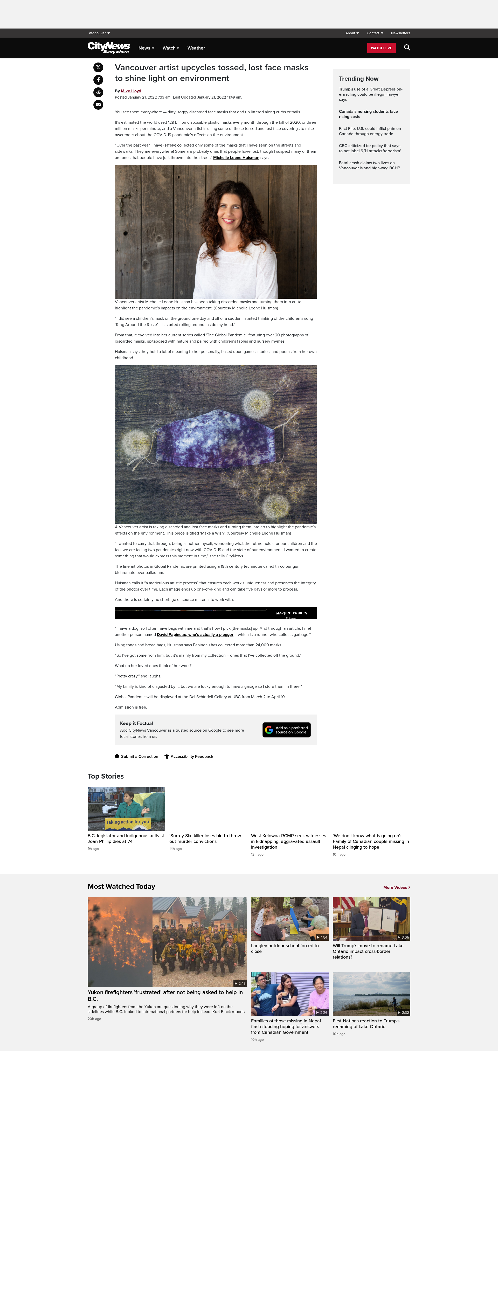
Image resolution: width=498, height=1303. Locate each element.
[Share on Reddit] (98, 92)
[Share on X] (98, 67)
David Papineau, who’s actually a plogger (195, 634)
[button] (352, 33)
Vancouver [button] (97, 33)
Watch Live (381, 48)
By (128, 91)
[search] (407, 48)
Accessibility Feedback (192, 756)
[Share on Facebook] (98, 80)
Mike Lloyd (131, 91)
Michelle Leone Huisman (236, 157)
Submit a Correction (139, 756)
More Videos (395, 887)
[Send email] (98, 105)
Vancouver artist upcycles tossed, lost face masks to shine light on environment (212, 73)
